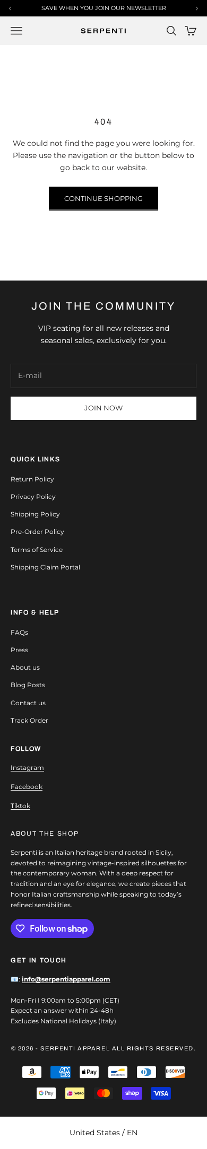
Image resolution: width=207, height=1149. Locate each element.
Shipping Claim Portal (45, 567)
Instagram (27, 767)
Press (19, 650)
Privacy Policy (33, 497)
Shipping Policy (35, 514)
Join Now (103, 408)
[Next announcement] (196, 8)
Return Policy (32, 479)
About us (25, 667)
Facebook (26, 787)
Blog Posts (28, 685)
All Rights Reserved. (154, 1048)
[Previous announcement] (10, 8)
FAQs (19, 632)
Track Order (29, 720)
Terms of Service (37, 550)
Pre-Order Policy (37, 532)
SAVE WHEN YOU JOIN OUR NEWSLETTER (103, 8)
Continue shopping (103, 198)
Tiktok (20, 806)
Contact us (28, 703)
